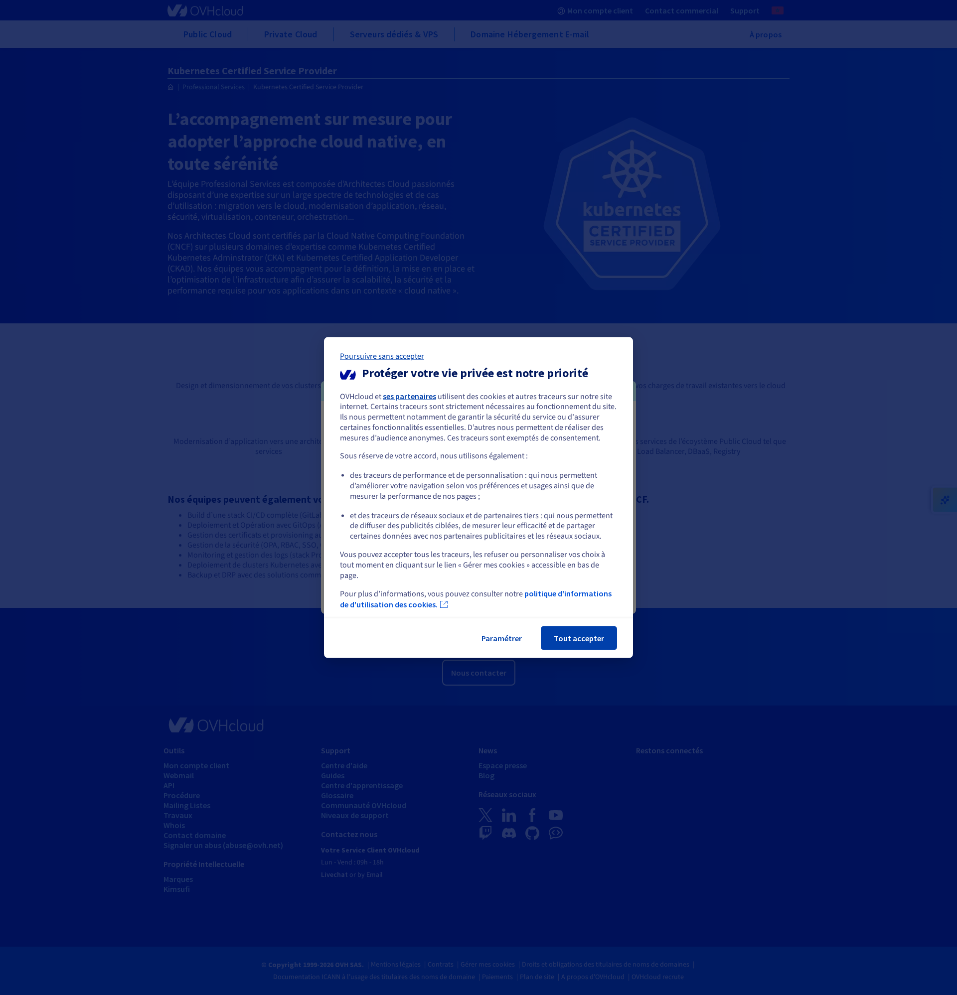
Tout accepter (579, 638)
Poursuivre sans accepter (382, 355)
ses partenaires (409, 396)
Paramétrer (501, 638)
